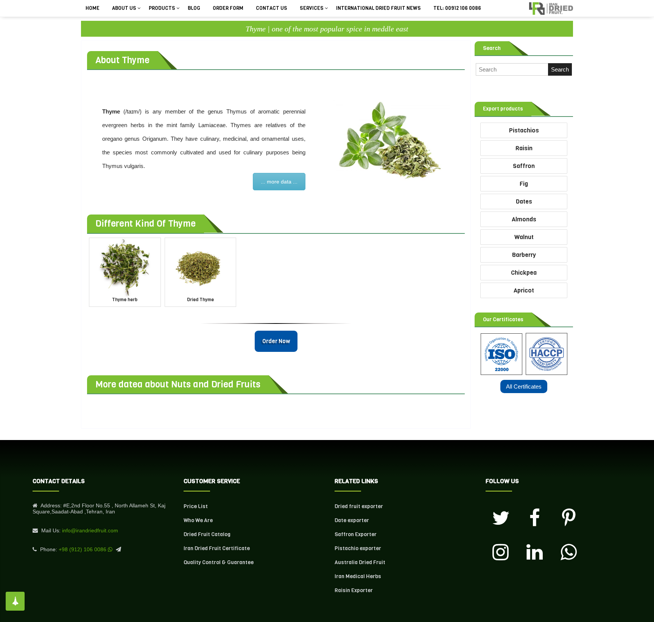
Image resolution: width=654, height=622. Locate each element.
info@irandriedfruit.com (90, 530)
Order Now (276, 341)
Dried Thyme (200, 300)
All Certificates (524, 386)
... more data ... (279, 182)
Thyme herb (124, 300)
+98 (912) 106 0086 (82, 549)
